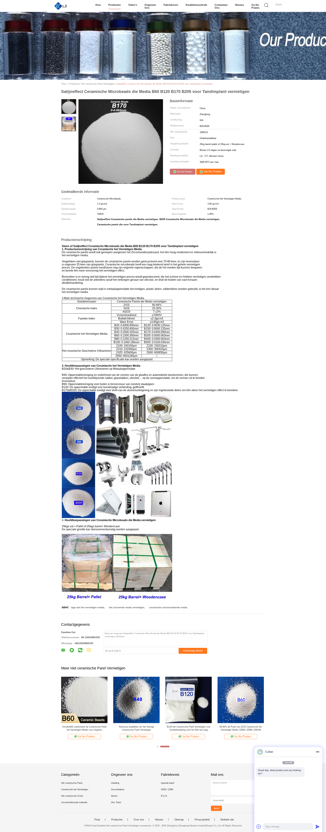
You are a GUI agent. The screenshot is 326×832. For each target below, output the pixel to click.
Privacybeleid (202, 819)
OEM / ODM (167, 789)
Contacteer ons (221, 6)
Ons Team (116, 802)
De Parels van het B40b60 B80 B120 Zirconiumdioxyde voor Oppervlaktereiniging (240, 728)
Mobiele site (227, 819)
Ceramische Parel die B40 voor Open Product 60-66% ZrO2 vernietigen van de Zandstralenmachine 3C (188, 728)
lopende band (167, 783)
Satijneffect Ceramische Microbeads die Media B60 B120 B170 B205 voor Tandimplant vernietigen (164, 84)
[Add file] (258, 826)
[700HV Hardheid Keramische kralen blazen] (84, 699)
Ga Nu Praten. (255, 6)
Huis (98, 4)
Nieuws (239, 4)
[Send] (317, 826)
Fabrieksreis (171, 4)
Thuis (97, 819)
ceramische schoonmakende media (168, 607)
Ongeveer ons (150, 6)
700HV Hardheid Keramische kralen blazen (84, 726)
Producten (114, 4)
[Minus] (317, 752)
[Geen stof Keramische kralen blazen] (136, 699)
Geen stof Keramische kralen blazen (136, 726)
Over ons (139, 819)
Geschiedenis (117, 789)
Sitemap (179, 819)
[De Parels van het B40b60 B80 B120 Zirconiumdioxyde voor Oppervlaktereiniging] (241, 699)
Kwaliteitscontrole (196, 4)
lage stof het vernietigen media (87, 607)
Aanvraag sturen (193, 650)
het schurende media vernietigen (126, 607)
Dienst (114, 796)
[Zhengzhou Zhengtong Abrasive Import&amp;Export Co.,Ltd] (60, 6)
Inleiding (115, 783)
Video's (132, 4)
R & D (164, 796)
